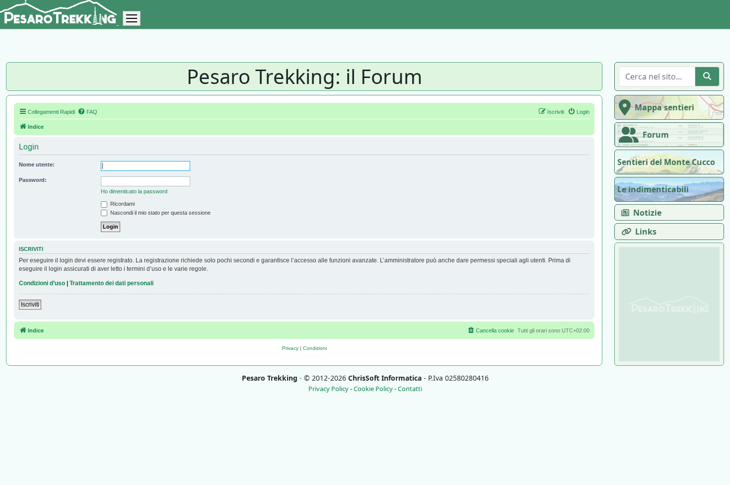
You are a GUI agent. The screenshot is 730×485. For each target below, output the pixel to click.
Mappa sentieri (664, 107)
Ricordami (122, 204)
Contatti (410, 389)
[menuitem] (87, 112)
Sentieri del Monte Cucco (666, 162)
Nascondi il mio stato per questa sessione (160, 213)
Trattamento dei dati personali (111, 283)
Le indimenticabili (653, 189)
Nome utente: (37, 164)
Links (646, 231)
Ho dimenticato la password (134, 191)
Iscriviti (30, 304)
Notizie (647, 212)
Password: (33, 180)
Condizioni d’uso (42, 283)
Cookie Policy (373, 389)
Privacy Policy (328, 389)
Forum (656, 134)
